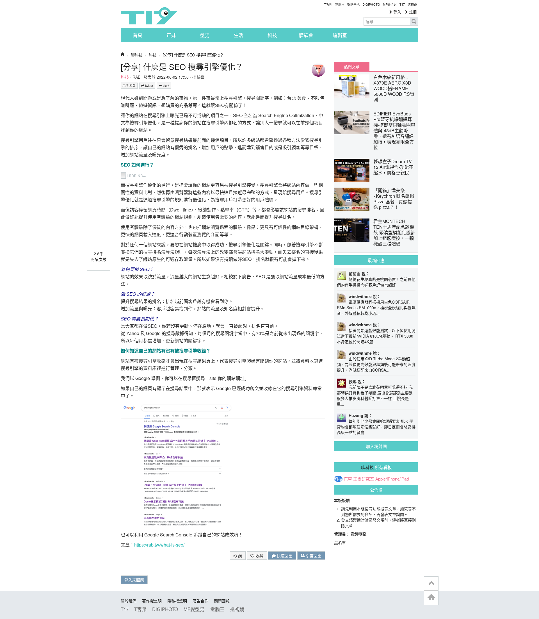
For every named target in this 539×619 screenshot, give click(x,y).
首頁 (137, 35)
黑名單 (340, 542)
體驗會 (306, 35)
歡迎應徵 (359, 534)
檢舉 (200, 77)
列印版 (130, 85)
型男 (205, 35)
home (431, 597)
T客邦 (328, 4)
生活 (238, 35)
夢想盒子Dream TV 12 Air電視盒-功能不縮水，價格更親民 (393, 167)
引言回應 (313, 555)
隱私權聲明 (177, 601)
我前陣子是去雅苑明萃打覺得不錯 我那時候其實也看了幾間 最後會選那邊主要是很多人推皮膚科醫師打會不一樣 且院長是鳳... (375, 395)
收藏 (258, 555)
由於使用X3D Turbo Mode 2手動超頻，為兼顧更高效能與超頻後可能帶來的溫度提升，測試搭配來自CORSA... (376, 364)
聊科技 (137, 55)
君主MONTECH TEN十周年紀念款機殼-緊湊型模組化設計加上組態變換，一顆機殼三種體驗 (394, 232)
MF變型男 (390, 4)
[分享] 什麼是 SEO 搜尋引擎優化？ (193, 55)
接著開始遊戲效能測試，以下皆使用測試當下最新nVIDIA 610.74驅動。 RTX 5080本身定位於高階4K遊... (376, 335)
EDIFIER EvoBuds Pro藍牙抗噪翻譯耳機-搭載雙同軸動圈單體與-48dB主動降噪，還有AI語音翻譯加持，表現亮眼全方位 (394, 130)
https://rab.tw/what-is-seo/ (159, 544)
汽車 (348, 479)
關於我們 (128, 601)
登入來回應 (134, 579)
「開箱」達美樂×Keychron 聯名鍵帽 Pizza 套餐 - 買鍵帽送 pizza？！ (393, 198)
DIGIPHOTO (371, 4)
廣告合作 (200, 601)
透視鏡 (412, 4)
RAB (136, 77)
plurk (165, 85)
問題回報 (222, 601)
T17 (149, 15)
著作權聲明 (152, 601)
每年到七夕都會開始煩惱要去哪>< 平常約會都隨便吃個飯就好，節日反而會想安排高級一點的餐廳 (376, 426)
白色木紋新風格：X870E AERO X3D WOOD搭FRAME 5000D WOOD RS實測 (393, 88)
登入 (396, 12)
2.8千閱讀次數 (98, 256)
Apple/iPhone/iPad (392, 479)
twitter (148, 85)
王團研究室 (363, 479)
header (431, 584)
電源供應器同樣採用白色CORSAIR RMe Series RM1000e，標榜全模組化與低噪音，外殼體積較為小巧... (376, 307)
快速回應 (284, 555)
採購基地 (353, 4)
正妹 (171, 35)
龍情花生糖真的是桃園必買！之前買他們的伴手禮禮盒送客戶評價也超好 (376, 282)
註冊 (412, 12)
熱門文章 (352, 66)
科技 (272, 35)
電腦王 (339, 4)
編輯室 (340, 35)
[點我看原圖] (134, 175)
